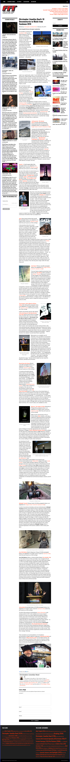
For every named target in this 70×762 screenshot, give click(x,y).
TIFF (31, 743)
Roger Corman (22, 465)
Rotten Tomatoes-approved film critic (29, 682)
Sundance (9, 743)
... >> (8, 55)
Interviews (33, 1)
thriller (27, 743)
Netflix (23, 740)
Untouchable (22, 607)
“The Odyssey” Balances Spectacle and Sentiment (58, 11)
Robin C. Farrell (14, 741)
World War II (28, 745)
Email (20, 711)
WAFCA (46, 681)
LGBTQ (27, 738)
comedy (25, 733)
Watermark (42, 139)
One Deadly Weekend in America (39, 623)
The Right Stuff (30, 175)
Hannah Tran (9, 738)
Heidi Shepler (53, 744)
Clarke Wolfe (35, 461)
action (3, 731)
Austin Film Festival (61, 731)
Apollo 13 (26, 176)
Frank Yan (62, 741)
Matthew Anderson (62, 746)
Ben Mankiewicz (23, 458)
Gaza (20, 218)
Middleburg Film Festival (17, 740)
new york (28, 740)
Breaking (58, 733)
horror (16, 738)
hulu (20, 738)
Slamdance (38, 752)
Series (64, 750)
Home (4, 1)
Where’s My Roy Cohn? (31, 637)
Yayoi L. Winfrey (62, 756)
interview (24, 738)
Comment (21, 693)
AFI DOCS (47, 731)
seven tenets (22, 295)
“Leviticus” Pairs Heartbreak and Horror (60, 13)
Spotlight (56, 752)
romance (20, 741)
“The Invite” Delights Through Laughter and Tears (58, 14)
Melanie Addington (45, 748)
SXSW (23, 743)
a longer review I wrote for (35, 504)
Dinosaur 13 (42, 194)
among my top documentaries (30, 113)
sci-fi (23, 741)
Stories (64, 752)
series (31, 741)
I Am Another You (46, 557)
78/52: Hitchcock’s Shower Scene (37, 430)
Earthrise (25, 181)
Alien (39, 416)
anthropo (46, 149)
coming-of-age (29, 733)
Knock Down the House (24, 363)
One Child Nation (23, 552)
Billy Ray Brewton (50, 733)
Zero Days (21, 314)
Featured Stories (11, 1)
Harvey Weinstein (41, 612)
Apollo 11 (21, 164)
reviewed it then (44, 111)
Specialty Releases (46, 752)
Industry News (61, 744)
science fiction (27, 741)
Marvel (30, 738)
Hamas (47, 240)
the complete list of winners (25, 104)
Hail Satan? (34, 266)
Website (20, 715)
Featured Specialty (50, 739)
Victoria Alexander (50, 756)
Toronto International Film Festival (10, 745)
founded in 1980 (23, 33)
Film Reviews (26, 1)
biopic (22, 731)
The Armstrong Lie (23, 313)
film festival (23, 736)
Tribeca (17, 745)
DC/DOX (57, 736)
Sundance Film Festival (16, 743)
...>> (65, 86)
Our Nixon (39, 272)
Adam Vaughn (9, 731)
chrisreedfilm (28, 731)
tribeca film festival (23, 745)
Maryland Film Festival (56, 746)
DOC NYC (61, 736)
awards (19, 731)
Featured (39, 739)
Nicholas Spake (40, 750)
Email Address (5, 204)
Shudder (4, 743)
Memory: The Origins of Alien (38, 406)
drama (19, 736)
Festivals (19, 1)
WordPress (66, 760)
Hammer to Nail (22, 103)
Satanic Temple (36, 274)
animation (15, 731)
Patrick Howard (7, 741)
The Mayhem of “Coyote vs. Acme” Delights (60, 8)
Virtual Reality (57, 756)
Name (20, 707)
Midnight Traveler (23, 503)
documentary (13, 736)
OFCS (47, 679)
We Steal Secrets (33, 313)
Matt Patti (5, 740)
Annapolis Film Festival (53, 731)
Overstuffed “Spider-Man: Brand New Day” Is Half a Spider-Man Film (55, 10)
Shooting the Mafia (44, 636)
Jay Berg (44, 746)
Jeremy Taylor (49, 746)
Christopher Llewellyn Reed (30, 26)
